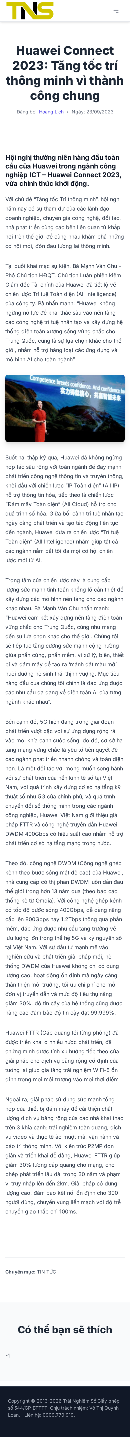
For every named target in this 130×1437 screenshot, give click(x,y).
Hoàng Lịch (51, 111)
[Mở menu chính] (116, 10)
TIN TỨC (46, 1272)
